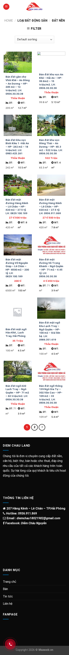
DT (11, 103)
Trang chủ (9, 581)
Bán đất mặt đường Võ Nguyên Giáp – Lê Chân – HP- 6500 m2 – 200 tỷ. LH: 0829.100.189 (17, 268)
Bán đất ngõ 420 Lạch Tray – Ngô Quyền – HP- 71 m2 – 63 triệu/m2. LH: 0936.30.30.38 (17, 392)
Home (8, 20)
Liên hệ (7, 603)
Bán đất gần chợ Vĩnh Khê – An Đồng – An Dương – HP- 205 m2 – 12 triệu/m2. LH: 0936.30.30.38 (18, 85)
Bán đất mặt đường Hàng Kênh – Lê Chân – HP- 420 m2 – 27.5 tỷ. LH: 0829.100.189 (17, 206)
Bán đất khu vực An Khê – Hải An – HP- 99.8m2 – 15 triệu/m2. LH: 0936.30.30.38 (51, 81)
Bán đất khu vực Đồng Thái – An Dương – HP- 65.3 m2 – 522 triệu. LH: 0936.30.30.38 (51, 146)
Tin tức (8, 596)
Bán (5, 589)
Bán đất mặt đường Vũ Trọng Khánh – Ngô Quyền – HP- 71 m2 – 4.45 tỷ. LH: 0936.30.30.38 (51, 268)
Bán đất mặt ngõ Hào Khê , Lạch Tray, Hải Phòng (16, 332)
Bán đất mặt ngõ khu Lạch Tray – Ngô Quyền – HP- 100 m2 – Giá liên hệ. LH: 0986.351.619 (49, 331)
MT (23, 103)
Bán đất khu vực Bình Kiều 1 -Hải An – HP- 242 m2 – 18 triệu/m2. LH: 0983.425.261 (17, 146)
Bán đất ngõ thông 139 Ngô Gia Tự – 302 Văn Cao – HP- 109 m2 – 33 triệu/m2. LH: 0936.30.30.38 (50, 394)
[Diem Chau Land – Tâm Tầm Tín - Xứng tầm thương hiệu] (34, 6)
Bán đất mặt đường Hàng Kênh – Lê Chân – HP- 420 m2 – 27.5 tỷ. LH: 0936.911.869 (50, 206)
